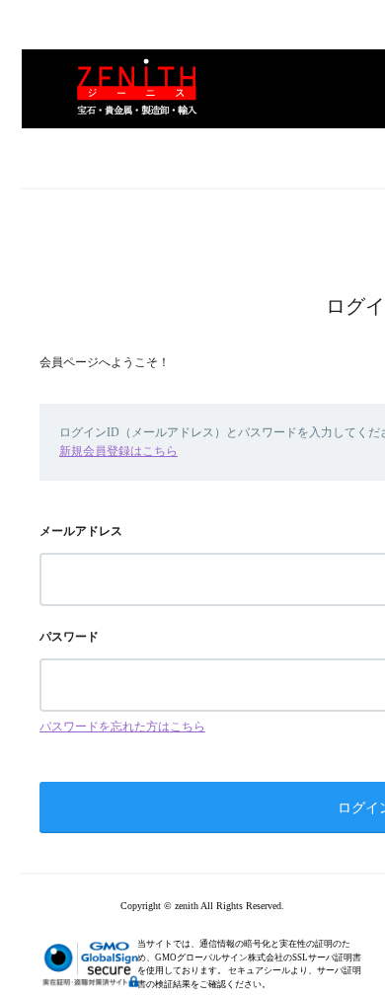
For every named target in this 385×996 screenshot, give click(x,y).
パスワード (69, 637)
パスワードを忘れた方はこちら (122, 726)
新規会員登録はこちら (118, 451)
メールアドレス (80, 531)
